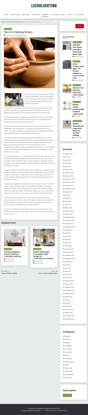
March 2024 (68, 246)
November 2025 (69, 182)
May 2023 (67, 271)
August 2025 (68, 192)
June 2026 (67, 160)
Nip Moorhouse (23, 35)
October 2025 (68, 185)
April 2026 (67, 166)
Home (6, 14)
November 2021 (69, 319)
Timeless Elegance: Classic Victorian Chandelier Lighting (12, 254)
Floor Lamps (54, 14)
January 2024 (68, 252)
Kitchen (66, 355)
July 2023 (67, 265)
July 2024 (67, 233)
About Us (70, 14)
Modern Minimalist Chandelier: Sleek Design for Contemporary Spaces (43, 255)
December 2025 (69, 179)
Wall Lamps (35, 14)
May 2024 (67, 239)
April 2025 (67, 204)
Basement (67, 336)
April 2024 (67, 243)
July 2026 (67, 157)
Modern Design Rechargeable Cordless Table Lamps (78, 109)
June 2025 (67, 198)
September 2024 (69, 227)
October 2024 (68, 223)
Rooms (62, 14)
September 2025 (69, 188)
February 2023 (69, 281)
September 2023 (69, 258)
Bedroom (67, 342)
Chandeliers (45, 14)
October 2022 (68, 293)
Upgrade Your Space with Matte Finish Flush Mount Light (77, 49)
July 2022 (67, 300)
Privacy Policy (79, 14)
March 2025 (68, 208)
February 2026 (69, 173)
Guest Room (68, 352)
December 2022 (69, 287)
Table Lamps (26, 14)
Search (80, 26)
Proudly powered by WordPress (31, 410)
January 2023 (68, 284)
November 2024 (69, 220)
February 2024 (69, 249)
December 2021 (69, 316)
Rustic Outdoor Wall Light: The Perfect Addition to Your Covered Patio (78, 71)
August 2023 (68, 262)
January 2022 (68, 312)
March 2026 (68, 169)
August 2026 (68, 154)
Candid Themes (62, 410)
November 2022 (69, 290)
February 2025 (69, 211)
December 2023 (69, 255)
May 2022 (67, 303)
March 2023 (68, 277)
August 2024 (68, 230)
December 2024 (69, 217)
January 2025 (68, 214)
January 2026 (68, 176)
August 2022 (68, 297)
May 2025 (67, 201)
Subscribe (67, 395)
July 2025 (67, 195)
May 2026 (67, 163)
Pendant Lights (15, 14)
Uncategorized (77, 42)
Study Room (68, 368)
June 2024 (67, 236)
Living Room (68, 358)
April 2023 (67, 274)
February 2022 (69, 309)
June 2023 (67, 268)
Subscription (45, 16)
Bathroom (67, 339)
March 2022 (68, 306)
